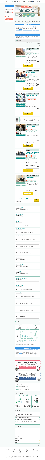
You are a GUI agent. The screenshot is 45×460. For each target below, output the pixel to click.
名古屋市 (25, 340)
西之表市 (34, 27)
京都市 (33, 340)
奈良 (25, 336)
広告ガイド (9, 457)
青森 (23, 331)
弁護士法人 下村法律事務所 (20, 285)
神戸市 (31, 340)
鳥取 (25, 337)
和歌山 (29, 336)
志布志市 (17, 27)
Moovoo (6, 452)
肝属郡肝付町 (21, 28)
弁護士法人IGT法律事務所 (32, 177)
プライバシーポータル (32, 456)
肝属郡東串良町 (27, 28)
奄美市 (21, 27)
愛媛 (32, 337)
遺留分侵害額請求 (25, 36)
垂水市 (36, 27)
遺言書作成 (17, 36)
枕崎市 (31, 27)
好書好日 (20, 451)
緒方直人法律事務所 (18, 271)
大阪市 (23, 340)
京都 (24, 336)
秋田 (26, 331)
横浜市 (21, 340)
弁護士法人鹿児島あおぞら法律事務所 (21, 278)
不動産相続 (27, 37)
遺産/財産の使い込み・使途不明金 (21, 37)
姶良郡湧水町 (17, 29)
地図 (38, 108)
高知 (33, 337)
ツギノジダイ (27, 451)
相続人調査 (29, 36)
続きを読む (35, 57)
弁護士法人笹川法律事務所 (19, 214)
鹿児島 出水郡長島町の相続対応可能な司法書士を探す (27, 378)
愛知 (21, 335)
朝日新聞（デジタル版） (8, 449)
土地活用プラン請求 (38, 1)
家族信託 (37, 36)
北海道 (21, 331)
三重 (25, 335)
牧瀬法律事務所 (18, 257)
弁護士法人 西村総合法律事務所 (20, 228)
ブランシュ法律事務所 (31, 126)
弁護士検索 (28, 1)
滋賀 (27, 336)
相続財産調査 (32, 36)
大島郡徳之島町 (35, 29)
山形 (29, 331)
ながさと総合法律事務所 (19, 207)
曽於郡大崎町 (35, 28)
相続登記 (35, 36)
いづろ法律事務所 (18, 292)
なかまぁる (20, 452)
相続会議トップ (23, 1)
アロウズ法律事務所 (30, 72)
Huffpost (13, 451)
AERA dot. (13, 452)
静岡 (22, 335)
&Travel (8, 450)
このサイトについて (8, 456)
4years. (26, 449)
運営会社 (6, 457)
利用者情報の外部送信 (27, 456)
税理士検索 (31, 1)
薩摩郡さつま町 (31, 28)
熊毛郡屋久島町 (23, 29)
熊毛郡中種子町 (27, 29)
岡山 (22, 337)
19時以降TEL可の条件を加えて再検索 (37, 200)
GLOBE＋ (20, 450)
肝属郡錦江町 (24, 28)
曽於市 (23, 27)
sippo (19, 449)
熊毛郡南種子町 (31, 29)
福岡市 (29, 340)
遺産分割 (19, 36)
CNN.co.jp (13, 450)
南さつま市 (25, 27)
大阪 (21, 336)
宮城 (27, 331)
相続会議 (27, 450)
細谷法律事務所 (18, 221)
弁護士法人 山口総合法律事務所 (20, 235)
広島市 (35, 340)
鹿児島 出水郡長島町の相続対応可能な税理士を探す (27, 367)
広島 (21, 337)
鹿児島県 (27, 52)
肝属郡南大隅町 (17, 28)
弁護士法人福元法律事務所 (19, 264)
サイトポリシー (12, 456)
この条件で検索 (9, 19)
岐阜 (24, 335)
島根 (27, 337)
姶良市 (19, 27)
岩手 (24, 331)
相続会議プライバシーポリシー (21, 456)
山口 (24, 337)
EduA (6, 451)
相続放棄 (22, 36)
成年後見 (17, 37)
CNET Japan (13, 449)
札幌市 (27, 340)
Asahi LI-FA (27, 452)
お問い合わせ (12, 457)
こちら (29, 344)
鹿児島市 (31, 52)
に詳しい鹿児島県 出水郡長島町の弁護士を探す (22, 386)
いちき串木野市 (28, 27)
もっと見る (27, 32)
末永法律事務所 (29, 51)
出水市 (20, 222)
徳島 (30, 337)
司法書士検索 (34, 1)
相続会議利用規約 (16, 456)
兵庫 (22, 336)
